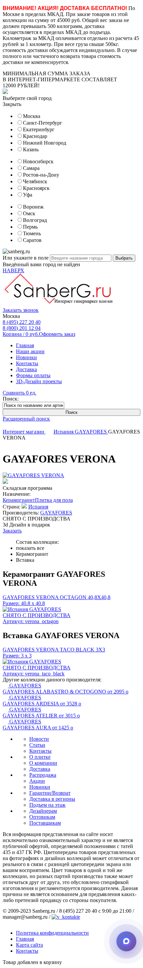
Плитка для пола (54, 500)
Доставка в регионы (52, 799)
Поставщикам (45, 823)
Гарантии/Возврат (50, 793)
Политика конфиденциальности (52, 933)
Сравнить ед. (19, 393)
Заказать (12, 530)
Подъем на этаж (47, 805)
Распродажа (42, 775)
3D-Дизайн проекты (39, 381)
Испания (64, 432)
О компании (43, 763)
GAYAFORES (91, 432)
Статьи (37, 745)
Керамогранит (19, 500)
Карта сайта (29, 945)
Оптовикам (42, 817)
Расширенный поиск (26, 419)
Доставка (26, 369)
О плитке (40, 757)
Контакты (27, 363)
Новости (39, 739)
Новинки (26, 357)
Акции (37, 781)
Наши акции (30, 351)
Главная (25, 345)
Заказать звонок (21, 310)
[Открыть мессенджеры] (126, 941)
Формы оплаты (33, 375)
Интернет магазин (24, 432)
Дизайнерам (43, 811)
